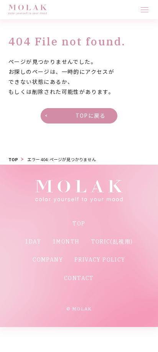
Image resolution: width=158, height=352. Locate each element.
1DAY (33, 241)
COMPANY (48, 259)
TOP (13, 159)
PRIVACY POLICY (99, 259)
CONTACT (79, 278)
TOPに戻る (90, 115)
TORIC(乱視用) (112, 241)
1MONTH (66, 241)
